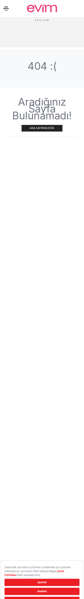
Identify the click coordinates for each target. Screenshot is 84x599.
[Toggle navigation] (6, 8)
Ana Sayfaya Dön (42, 128)
